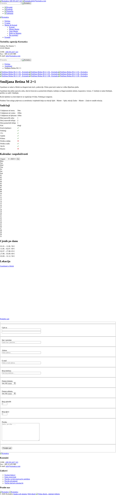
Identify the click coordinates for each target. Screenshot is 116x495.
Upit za (4, 328)
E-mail (4, 361)
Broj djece (5, 412)
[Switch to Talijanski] (9, 13)
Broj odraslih (6, 402)
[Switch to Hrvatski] (8, 7)
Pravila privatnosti (11, 481)
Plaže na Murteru (15, 33)
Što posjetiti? (13, 35)
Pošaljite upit (4, 319)
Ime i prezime (7, 340)
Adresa (4, 350)
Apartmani (8, 66)
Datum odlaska (7, 391)
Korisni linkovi (10, 475)
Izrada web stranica (20, 494)
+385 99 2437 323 (11, 52)
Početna (7, 21)
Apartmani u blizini (7, 266)
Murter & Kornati (11, 25)
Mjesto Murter (14, 29)
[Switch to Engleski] (9, 9)
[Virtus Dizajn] (48, 494)
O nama (7, 23)
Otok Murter (13, 31)
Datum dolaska (7, 381)
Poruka (4, 422)
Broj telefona (6, 371)
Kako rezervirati (10, 477)
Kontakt (7, 37)
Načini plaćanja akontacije (14, 483)
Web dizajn (32, 494)
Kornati (11, 27)
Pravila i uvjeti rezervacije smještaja (17, 479)
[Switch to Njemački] (9, 11)
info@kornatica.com (13, 56)
